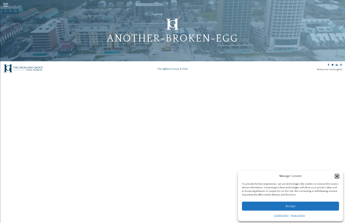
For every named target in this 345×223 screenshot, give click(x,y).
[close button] (5, 4)
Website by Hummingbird (329, 69)
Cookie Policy (281, 215)
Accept (290, 206)
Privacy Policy (298, 215)
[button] (337, 176)
